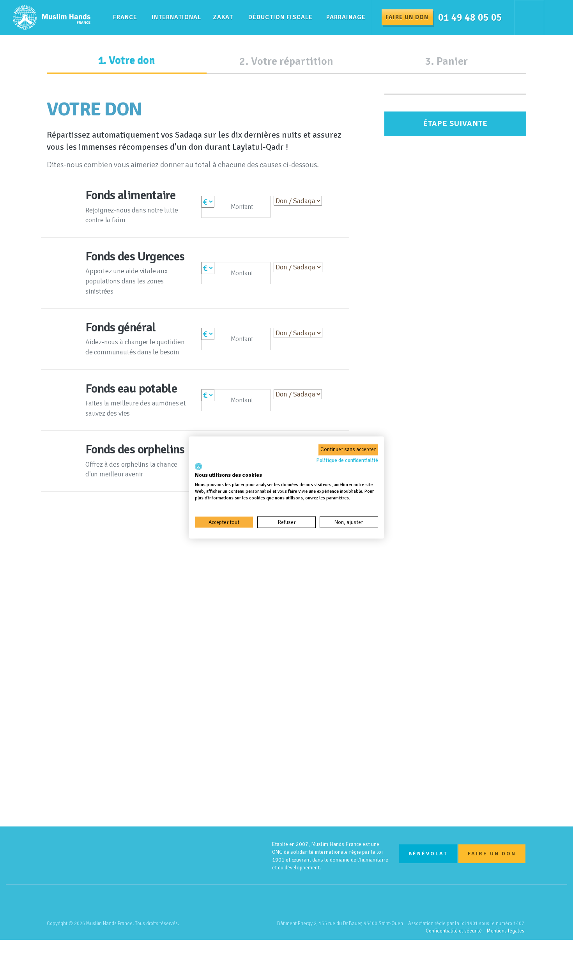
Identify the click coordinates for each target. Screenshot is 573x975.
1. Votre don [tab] (126, 60)
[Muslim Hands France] (204, 856)
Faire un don (407, 17)
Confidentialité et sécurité (454, 931)
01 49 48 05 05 (470, 17)
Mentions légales (505, 931)
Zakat (223, 17)
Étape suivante (455, 123)
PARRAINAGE (346, 17)
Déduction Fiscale (280, 17)
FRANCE (125, 17)
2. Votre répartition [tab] (286, 61)
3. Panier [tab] (446, 61)
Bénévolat (428, 853)
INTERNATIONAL (176, 17)
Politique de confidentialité (347, 460)
